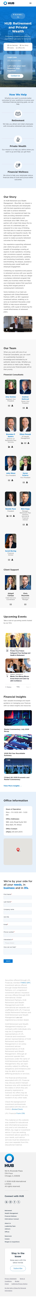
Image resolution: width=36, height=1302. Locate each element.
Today (18, 686)
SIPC (29, 983)
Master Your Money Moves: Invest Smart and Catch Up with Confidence (19, 678)
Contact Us (15, 76)
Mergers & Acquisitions (12, 1242)
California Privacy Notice (19, 1284)
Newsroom (8, 1236)
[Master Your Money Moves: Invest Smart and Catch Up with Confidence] (18, 666)
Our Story (25, 45)
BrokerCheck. (17, 1109)
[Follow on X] (18, 1202)
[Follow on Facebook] (14, 1202)
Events (11, 48)
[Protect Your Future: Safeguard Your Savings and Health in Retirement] (18, 640)
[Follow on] (22, 1202)
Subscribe (17, 1268)
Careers (7, 1239)
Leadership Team (10, 1226)
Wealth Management (11, 1213)
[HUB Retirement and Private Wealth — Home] (9, 3)
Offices (7, 1232)
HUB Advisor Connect (12, 1219)
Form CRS (20, 1113)
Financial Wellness (11, 1216)
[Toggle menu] (30, 3)
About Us (8, 1223)
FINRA (23, 983)
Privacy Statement (11, 1278)
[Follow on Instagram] (10, 1202)
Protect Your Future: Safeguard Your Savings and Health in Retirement (20, 653)
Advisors (7, 1229)
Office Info (21, 48)
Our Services (13, 45)
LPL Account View (14, 60)
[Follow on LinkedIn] (6, 1202)
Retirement (8, 1210)
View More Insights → (13, 786)
